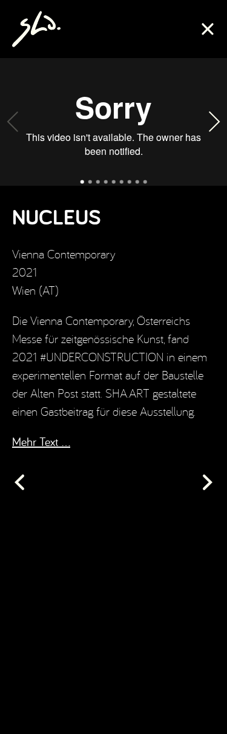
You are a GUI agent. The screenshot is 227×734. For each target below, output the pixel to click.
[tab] (82, 181)
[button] (14, 121)
